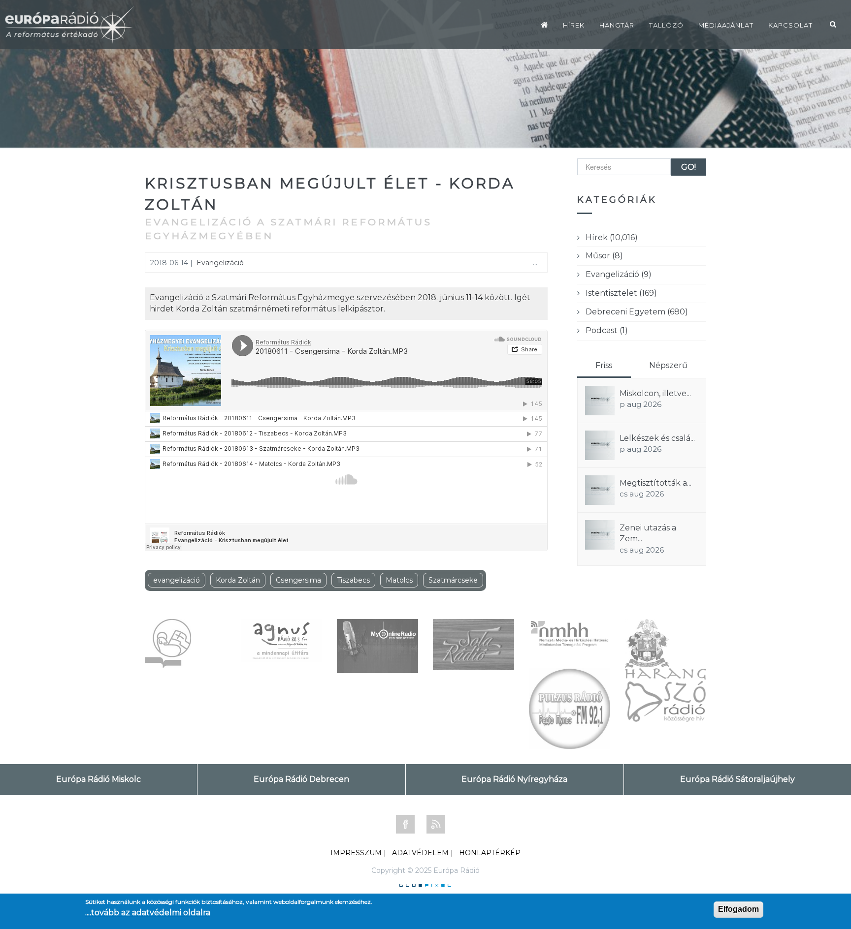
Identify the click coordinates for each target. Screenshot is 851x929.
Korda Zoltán (238, 580)
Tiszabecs (353, 580)
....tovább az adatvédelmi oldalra (147, 912)
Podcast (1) (607, 330)
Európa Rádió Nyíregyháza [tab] (514, 779)
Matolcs (399, 580)
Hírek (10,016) (612, 237)
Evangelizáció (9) (619, 274)
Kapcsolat (790, 25)
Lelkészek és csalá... (657, 438)
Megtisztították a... (655, 483)
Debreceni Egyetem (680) (637, 311)
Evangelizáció (220, 262)
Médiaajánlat (725, 25)
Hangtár (616, 25)
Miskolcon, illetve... (655, 393)
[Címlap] (544, 24)
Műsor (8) (604, 255)
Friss (603, 365)
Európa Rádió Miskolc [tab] (98, 779)
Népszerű (668, 365)
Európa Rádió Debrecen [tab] (301, 779)
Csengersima (298, 580)
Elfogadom (738, 909)
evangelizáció (176, 580)
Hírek (574, 25)
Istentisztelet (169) (621, 293)
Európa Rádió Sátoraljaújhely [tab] (737, 779)
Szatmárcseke (453, 580)
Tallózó (666, 25)
